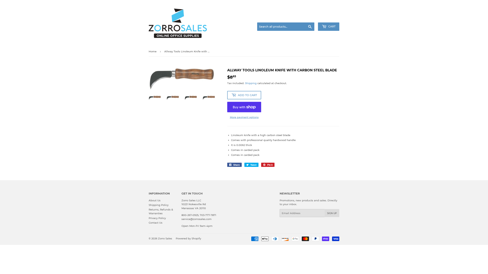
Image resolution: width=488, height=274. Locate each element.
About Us (155, 200)
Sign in (309, 18)
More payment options (244, 117)
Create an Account (328, 18)
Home (153, 51)
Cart (331, 26)
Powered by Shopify (188, 238)
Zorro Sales (165, 238)
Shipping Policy (159, 204)
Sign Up (332, 213)
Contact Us (155, 222)
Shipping (251, 83)
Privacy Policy (157, 218)
